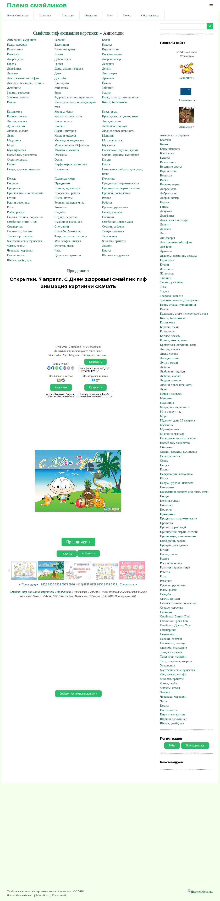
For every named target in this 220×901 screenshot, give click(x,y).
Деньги (107, 68)
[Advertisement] (78, 316)
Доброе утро (15, 59)
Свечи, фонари (112, 212)
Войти (172, 745)
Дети (57, 73)
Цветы (106, 250)
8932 (114, 584)
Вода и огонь (110, 49)
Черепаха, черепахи (20, 250)
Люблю (59, 126)
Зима (57, 92)
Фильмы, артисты (114, 241)
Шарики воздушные (115, 255)
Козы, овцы (109, 111)
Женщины (14, 87)
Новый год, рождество (22, 154)
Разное (106, 197)
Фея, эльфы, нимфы (67, 241)
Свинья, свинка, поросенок (25, 217)
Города (11, 63)
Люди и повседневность (118, 130)
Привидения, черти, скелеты (121, 188)
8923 (51, 584)
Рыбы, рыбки (16, 212)
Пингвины (61, 169)
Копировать (95, 361)
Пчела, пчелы (63, 197)
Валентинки (15, 49)
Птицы (11, 197)
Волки (58, 54)
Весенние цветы (65, 49)
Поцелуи (13, 183)
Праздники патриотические (120, 183)
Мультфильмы (16, 150)
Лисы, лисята (63, 121)
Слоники (108, 217)
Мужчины (109, 145)
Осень (58, 159)
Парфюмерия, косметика (70, 164)
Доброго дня (62, 59)
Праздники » (78, 270)
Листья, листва (17, 121)
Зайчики (107, 87)
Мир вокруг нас (112, 140)
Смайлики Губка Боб (68, 221)
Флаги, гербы (16, 245)
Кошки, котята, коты (68, 116)
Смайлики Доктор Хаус (117, 221)
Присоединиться (195, 745)
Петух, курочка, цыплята (23, 169)
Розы (10, 207)
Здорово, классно (18, 97)
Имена (11, 102)
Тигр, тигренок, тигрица (70, 236)
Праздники (62, 183)
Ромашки (60, 207)
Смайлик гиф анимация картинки (32, 591)
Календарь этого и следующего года (184, 313)
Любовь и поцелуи (114, 126)
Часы (57, 250)
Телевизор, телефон (20, 236)
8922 (44, 584)
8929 (93, 584)
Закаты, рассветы (18, 92)
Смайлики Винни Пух (22, 221)
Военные (13, 54)
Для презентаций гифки (23, 78)
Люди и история (65, 130)
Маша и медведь (65, 135)
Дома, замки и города (68, 68)
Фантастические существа (24, 241)
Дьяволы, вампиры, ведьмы (25, 83)
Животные (61, 87)
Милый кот (42, 895)
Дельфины (14, 68)
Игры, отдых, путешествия (120, 97)
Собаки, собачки (113, 226)
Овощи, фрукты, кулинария (120, 154)
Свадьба (59, 212)
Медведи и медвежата (69, 140)
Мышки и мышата (66, 150)
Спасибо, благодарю (67, 231)
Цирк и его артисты (67, 255)
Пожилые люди (64, 178)
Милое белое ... (25, 895)
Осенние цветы (17, 159)
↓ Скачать (66, 553)
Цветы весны (16, 255)
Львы (10, 135)
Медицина (14, 140)
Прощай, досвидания (116, 193)
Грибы (58, 63)
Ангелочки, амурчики (21, 39)
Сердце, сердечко (66, 217)
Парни (11, 164)
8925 (65, 584)
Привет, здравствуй (67, 188)
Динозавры (109, 73)
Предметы (13, 188)
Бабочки (59, 39)
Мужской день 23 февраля (71, 145)
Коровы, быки (63, 111)
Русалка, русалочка (115, 207)
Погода (11, 178)
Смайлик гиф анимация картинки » (67, 33)
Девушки (108, 63)
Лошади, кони (111, 121)
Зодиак (106, 92)
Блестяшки (61, 44)
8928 (86, 584)
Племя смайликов (37, 5)
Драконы (108, 78)
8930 (100, 584)
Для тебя (60, 78)
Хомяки (107, 245)
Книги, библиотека (115, 102)
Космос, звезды (17, 116)
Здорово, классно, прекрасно (73, 97)
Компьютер (14, 111)
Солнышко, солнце (19, 231)
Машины (108, 135)
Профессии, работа (67, 193)
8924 (58, 584)
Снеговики (61, 226)
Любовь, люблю (17, 130)
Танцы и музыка (113, 231)
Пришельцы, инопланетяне (25, 193)
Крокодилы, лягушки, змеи (120, 116)
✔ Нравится (88, 553)
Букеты (107, 44)
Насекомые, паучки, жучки (120, 150)
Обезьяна (60, 154)
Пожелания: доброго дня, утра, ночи (184, 491)
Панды (106, 159)
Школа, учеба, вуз (19, 260)
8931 (107, 584)
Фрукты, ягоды (64, 245)
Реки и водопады (18, 202)
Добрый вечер (111, 59)
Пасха (106, 164)
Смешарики (15, 226)
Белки (106, 39)
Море (10, 145)
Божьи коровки (17, 44)
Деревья (12, 73)
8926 (72, 584)
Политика (108, 178)
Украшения (109, 236)
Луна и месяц (16, 126)
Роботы (107, 202)
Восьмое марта (112, 54)
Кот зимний (59, 895)
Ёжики (106, 83)
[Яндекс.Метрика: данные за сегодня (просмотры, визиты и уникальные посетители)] (200, 891)
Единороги (61, 83)
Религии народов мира (69, 202)
